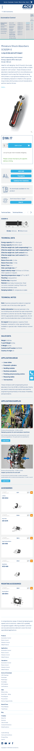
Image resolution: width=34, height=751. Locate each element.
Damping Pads (3, 33)
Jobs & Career (4, 722)
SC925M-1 (28, 24)
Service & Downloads (6, 673)
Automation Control (6, 638)
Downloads (11, 2)
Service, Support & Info (6, 701)
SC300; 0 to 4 (19, 31)
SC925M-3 (28, 27)
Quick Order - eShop (6, 694)
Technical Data (5, 212)
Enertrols (3, 720)
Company (3, 715)
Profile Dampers (4, 31)
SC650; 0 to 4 (19, 32)
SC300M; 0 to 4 (20, 24)
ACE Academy (4, 684)
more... (3, 87)
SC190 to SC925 (12, 34)
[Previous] (27, 212)
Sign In (27, 2)
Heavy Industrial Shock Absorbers (4, 29)
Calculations (4, 660)
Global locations (5, 727)
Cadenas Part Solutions (21, 181)
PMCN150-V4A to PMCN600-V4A (12, 32)
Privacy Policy (4, 737)
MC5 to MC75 (11, 23)
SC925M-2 (28, 26)
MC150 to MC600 (12, 24)
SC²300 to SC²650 (12, 38)
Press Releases (4, 706)
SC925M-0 (28, 23)
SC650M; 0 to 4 (20, 26)
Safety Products (5, 644)
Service (6, 2)
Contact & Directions (6, 724)
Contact (16, 2)
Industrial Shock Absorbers (4, 26)
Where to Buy (22, 2)
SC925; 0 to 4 (19, 34)
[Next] (31, 212)
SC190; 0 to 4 (19, 29)
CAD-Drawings (4, 675)
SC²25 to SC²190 (12, 36)
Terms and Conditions (6, 735)
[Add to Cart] (31, 492)
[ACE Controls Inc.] (27, 7)
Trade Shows (4, 709)
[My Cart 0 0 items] (31, 2)
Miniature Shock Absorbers (4, 23)
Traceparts (21, 176)
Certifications (4, 686)
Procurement (4, 698)
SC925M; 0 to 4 (20, 27)
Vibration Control (5, 642)
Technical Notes (18, 212)
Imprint (3, 739)
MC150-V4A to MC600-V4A (11, 27)
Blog (2, 712)
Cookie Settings (5, 732)
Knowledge (4, 682)
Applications (4, 648)
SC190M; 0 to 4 (20, 23)
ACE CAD (21, 171)
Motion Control (5, 640)
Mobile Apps (4, 679)
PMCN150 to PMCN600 (11, 30)
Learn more (6, 440)
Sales (2, 689)
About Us (3, 718)
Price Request (4, 696)
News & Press (4, 704)
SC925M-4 (28, 29)
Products (3, 635)
